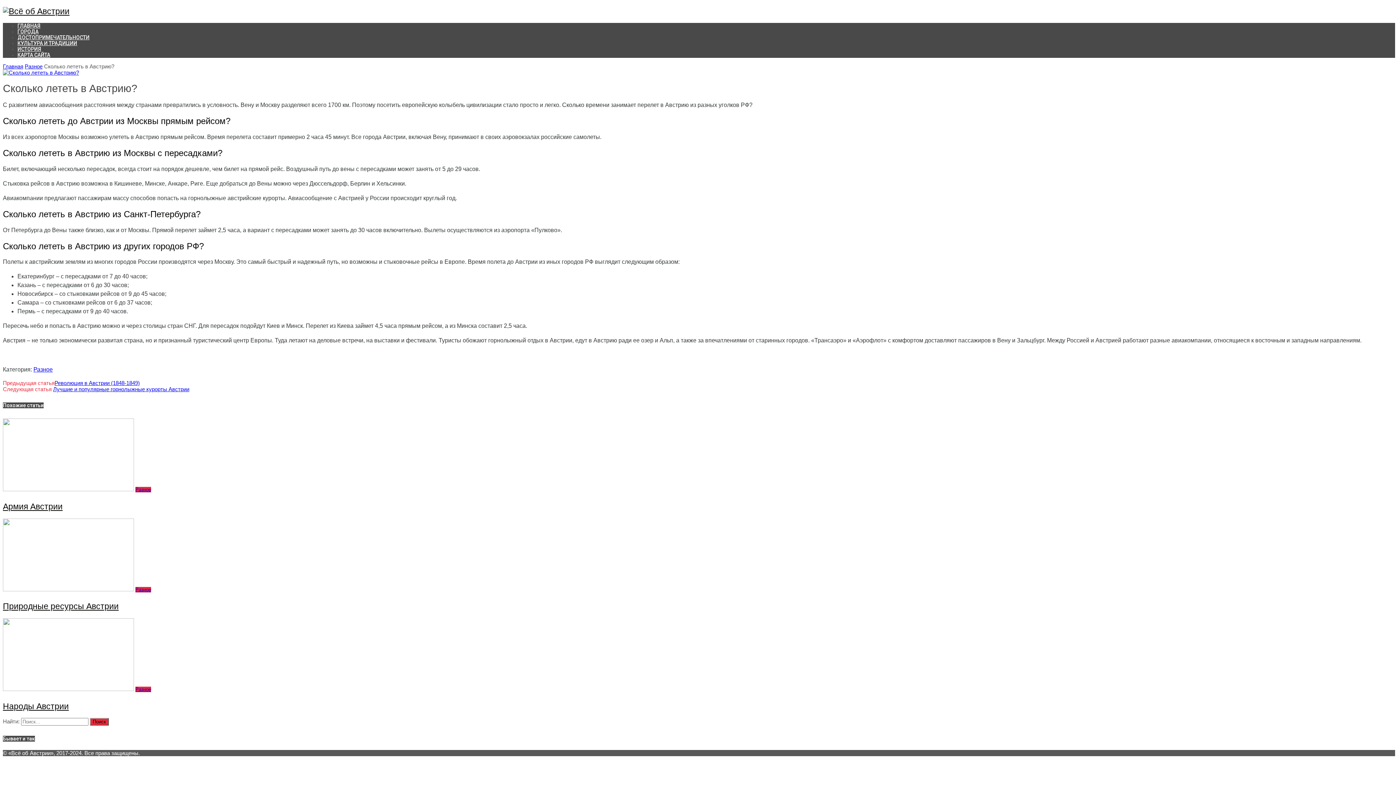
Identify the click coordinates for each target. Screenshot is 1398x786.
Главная (13, 66)
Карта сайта (33, 55)
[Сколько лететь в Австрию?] (41, 73)
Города (28, 32)
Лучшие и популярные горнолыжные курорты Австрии (121, 389)
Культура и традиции (47, 43)
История (29, 49)
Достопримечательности (53, 37)
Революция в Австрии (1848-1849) (97, 383)
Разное (34, 66)
